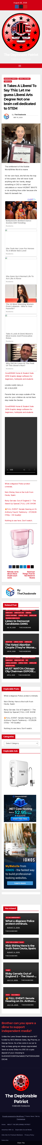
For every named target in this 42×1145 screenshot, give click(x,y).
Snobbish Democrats (12, 618)
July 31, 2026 (12, 980)
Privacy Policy (29, 1135)
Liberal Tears (23, 615)
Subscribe (5, 1140)
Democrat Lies (19, 612)
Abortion (9, 642)
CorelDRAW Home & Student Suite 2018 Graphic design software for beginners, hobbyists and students (19, 376)
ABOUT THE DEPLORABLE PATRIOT (18, 1124)
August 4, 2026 (13, 952)
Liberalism (7, 81)
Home (3, 1124)
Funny (8, 970)
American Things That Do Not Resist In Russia (28, 575)
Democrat (9, 612)
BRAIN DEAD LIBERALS (10, 78)
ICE (27, 660)
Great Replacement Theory (15, 942)
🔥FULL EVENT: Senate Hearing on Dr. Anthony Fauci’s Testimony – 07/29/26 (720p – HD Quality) (21, 512)
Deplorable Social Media (23, 1130)
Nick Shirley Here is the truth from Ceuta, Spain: (20, 947)
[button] (35, 66)
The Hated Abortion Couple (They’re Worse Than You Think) (19, 647)
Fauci (7, 995)
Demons (28, 612)
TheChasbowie (20, 115)
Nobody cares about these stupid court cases (13, 575)
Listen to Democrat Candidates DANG (17, 622)
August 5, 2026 (13, 927)
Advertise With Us (8, 1130)
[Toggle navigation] (19, 65)
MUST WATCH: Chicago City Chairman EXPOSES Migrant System (20, 671)
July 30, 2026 (13, 1005)
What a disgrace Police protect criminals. (21, 696)
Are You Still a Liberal (13, 610)
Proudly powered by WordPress (13, 1116)
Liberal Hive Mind (24, 78)
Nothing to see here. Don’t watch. (18, 520)
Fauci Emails (15, 995)
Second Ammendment (13, 917)
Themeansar (21, 1119)
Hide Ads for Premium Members (12, 1135)
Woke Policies (10, 665)
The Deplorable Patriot (21, 55)
